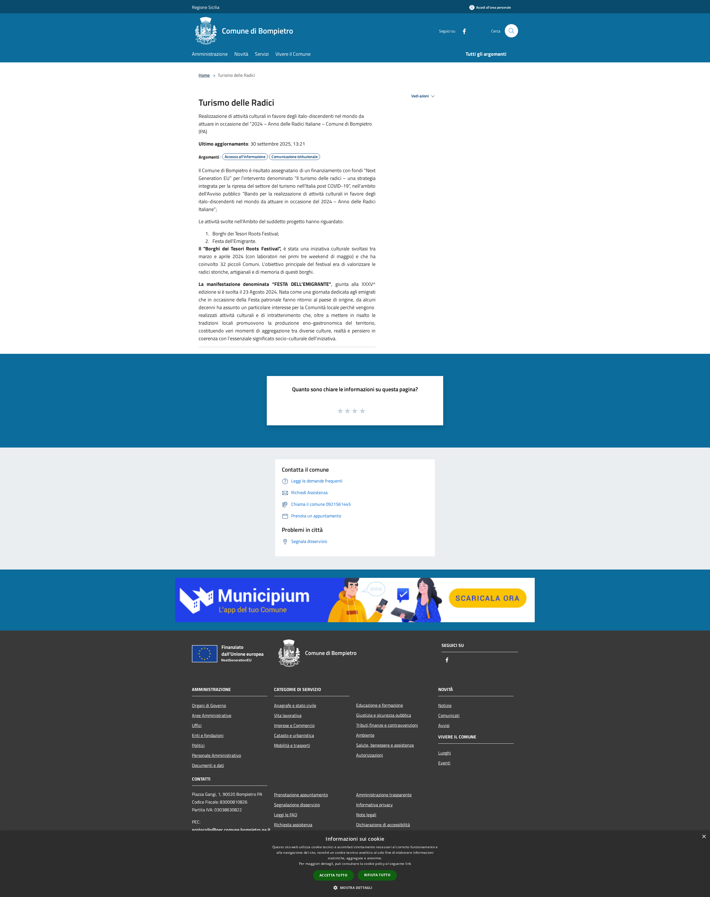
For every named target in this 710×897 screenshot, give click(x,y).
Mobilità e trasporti (292, 745)
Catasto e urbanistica (294, 735)
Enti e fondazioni (208, 735)
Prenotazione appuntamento (301, 794)
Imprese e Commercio (294, 725)
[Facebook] (462, 30)
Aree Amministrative (211, 715)
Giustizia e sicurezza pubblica (383, 715)
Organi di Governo (209, 705)
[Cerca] (511, 30)
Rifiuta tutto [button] (377, 875)
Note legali (366, 814)
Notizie (445, 705)
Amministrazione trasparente (384, 794)
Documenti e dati (208, 765)
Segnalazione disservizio (297, 804)
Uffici (197, 725)
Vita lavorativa (287, 715)
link (408, 863)
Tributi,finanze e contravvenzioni (387, 725)
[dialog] (355, 864)
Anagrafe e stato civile (295, 705)
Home (204, 75)
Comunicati (449, 715)
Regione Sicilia (205, 7)
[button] (355, 887)
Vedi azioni (420, 96)
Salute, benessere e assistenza (385, 745)
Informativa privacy (374, 804)
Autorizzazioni (369, 755)
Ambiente (365, 735)
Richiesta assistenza (293, 824)
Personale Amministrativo (216, 755)
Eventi (444, 762)
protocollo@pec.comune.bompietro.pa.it (231, 829)
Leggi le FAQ (285, 814)
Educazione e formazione (379, 705)
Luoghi (444, 752)
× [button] (704, 837)
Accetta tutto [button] (334, 875)
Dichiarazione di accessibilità (383, 824)
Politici (198, 745)
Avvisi (444, 725)
